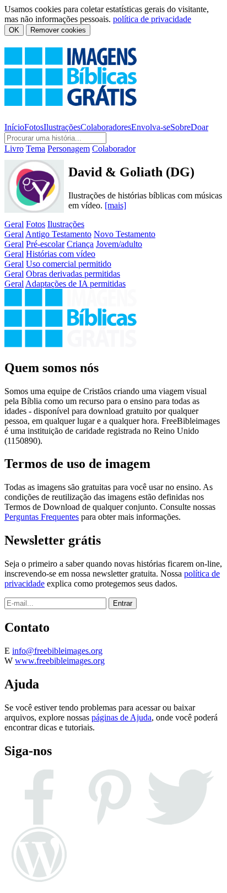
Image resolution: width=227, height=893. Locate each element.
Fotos (34, 127)
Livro (14, 148)
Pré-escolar (45, 244)
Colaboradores (105, 127)
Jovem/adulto (119, 244)
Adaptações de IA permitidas (75, 283)
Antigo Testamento (58, 234)
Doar (199, 127)
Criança (80, 244)
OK (14, 30)
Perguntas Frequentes (41, 516)
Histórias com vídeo (60, 254)
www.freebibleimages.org (60, 660)
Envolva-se (150, 127)
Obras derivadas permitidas (73, 273)
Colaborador (114, 148)
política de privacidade (152, 19)
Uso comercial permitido (68, 263)
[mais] (115, 205)
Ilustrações (62, 127)
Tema (35, 148)
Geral (14, 224)
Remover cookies (58, 30)
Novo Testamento (124, 234)
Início (14, 127)
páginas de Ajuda (121, 717)
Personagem (68, 148)
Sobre (180, 127)
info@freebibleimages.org (57, 650)
